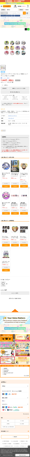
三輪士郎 (9, 15)
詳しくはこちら (26, 413)
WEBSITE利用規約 (6, 441)
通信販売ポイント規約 (24, 441)
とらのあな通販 (3, 17)
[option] (15, 48)
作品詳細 (6, 186)
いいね (3, 285)
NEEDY (5, 368)
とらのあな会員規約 (15, 441)
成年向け (8, 9)
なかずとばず (3, 15)
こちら (13, 139)
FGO (5, 374)
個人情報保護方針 (16, 443)
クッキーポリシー (25, 443)
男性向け (21, 9)
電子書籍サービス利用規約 (7, 443)
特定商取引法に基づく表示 (9, 446)
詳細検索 (27, 13)
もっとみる (26, 375)
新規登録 (19, 6)
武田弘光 (6, 371)
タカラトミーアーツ (14, 17)
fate (13, 15)
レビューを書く (15, 293)
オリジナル (17, 15)
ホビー (8, 17)
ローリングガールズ (8, 372)
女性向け (27, 9)
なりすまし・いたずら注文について (21, 446)
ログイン (24, 6)
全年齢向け (3, 9)
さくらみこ (6, 369)
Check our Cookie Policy (8, 455)
